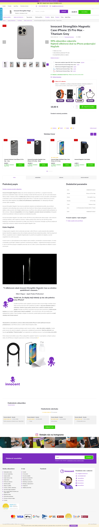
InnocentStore (81, 478)
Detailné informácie (55, 58)
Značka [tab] (84, 177)
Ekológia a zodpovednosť (28, 483)
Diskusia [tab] (61, 177)
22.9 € (82, 62)
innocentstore (81, 480)
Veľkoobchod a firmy (27, 479)
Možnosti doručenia (57, 77)
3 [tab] (49, 171)
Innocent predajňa (26, 475)
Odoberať (88, 457)
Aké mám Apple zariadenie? (9, 489)
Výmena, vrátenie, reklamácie (10, 487)
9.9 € (75, 67)
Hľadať (64, 11)
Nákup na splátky (7, 485)
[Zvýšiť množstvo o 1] (77, 106)
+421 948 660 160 (82, 476)
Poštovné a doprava (8, 481)
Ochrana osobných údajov (9, 498)
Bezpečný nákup (7, 494)
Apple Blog (16, 6)
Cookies (5, 500)
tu (68, 525)
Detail (20, 165)
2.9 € (74, 69)
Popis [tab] (14, 177)
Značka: (93, 128)
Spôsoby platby (7, 483)
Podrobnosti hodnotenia (69, 37)
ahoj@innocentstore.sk (83, 473)
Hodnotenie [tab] (37, 177)
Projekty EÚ (25, 485)
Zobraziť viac (49, 427)
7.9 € (78, 64)
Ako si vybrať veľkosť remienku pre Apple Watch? (11, 492)
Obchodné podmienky (8, 496)
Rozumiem (73, 525)
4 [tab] (50, 171)
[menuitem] (8, 17)
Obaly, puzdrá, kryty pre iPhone (75, 221)
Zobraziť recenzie (11, 405)
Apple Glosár (6, 479)
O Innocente (25, 474)
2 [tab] (48, 171)
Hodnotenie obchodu (24, 6)
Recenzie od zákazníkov (28, 477)
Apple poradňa (7, 475)
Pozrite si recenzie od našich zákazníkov (12, 189)
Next (95, 134)
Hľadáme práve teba (27, 487)
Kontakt (4, 6)
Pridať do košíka (89, 107)
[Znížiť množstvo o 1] (77, 108)
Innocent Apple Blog (8, 474)
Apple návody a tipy (8, 477)
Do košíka (85, 12)
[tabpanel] (73, 120)
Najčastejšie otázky (8, 472)
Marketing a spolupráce (27, 481)
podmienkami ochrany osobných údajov (75, 460)
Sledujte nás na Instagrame (51, 434)
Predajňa (9, 6)
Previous (91, 134)
